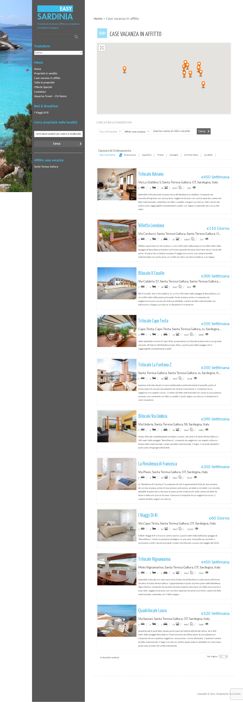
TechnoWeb (235, 694)
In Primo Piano (191, 155)
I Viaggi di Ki (41, 112)
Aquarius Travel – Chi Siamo (50, 96)
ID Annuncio (130, 155)
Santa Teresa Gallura (46, 166)
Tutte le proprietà (44, 82)
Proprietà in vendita (45, 73)
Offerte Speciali (43, 87)
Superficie (146, 155)
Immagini (174, 155)
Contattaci (40, 92)
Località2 (208, 155)
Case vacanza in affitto (47, 78)
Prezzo (160, 155)
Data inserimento (107, 155)
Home (98, 19)
